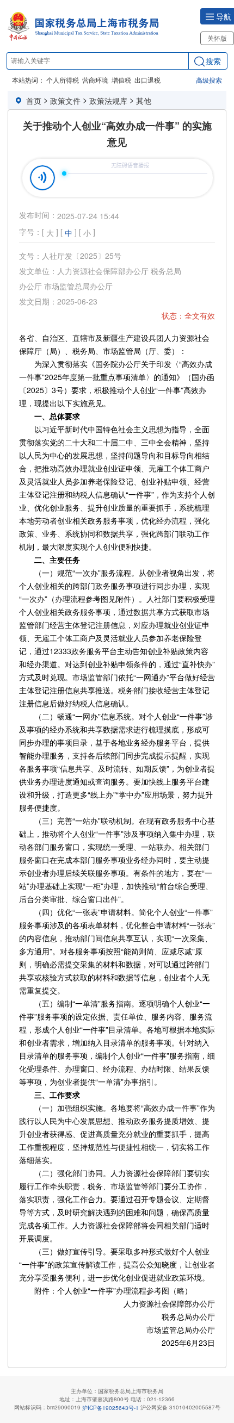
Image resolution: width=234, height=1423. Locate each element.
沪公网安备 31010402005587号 (180, 1407)
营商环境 (95, 79)
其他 (143, 100)
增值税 (121, 79)
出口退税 (147, 79)
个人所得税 (62, 79)
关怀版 (217, 37)
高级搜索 (209, 79)
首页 (33, 100)
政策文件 (65, 100)
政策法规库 (108, 100)
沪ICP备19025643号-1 (110, 1408)
